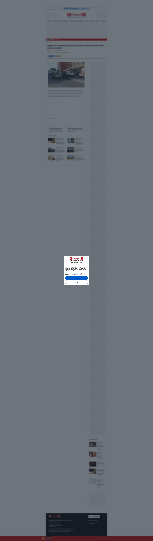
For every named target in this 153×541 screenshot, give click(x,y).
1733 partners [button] (72, 266)
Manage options (76, 282)
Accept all (76, 277)
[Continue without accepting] (76, 264)
